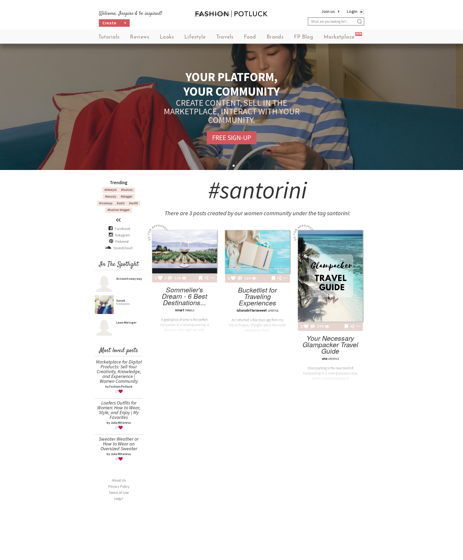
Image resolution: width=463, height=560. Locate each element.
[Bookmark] (200, 278)
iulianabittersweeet (252, 310)
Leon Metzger (126, 322)
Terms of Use (119, 492)
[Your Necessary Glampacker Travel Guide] (330, 276)
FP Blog (303, 37)
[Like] (160, 278)
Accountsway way (129, 279)
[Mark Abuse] (211, 278)
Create (114, 22)
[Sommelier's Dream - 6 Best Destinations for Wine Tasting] (184, 251)
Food (250, 37)
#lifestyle (110, 190)
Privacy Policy (118, 486)
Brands (275, 37)
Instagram (122, 235)
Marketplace (339, 37)
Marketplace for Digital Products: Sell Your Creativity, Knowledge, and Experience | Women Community (119, 371)
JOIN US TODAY (231, 133)
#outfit (133, 203)
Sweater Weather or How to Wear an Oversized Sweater (119, 444)
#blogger (126, 196)
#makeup (105, 203)
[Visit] (184, 278)
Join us (328, 11)
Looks (167, 37)
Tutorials (109, 37)
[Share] (206, 278)
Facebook (122, 228)
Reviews (139, 37)
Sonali (120, 300)
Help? (118, 498)
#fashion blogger (118, 210)
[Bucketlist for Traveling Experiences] (257, 252)
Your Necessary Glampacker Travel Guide (330, 344)
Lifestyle (195, 37)
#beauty (110, 196)
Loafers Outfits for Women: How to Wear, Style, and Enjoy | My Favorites (118, 410)
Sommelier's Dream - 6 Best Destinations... (184, 296)
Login (352, 11)
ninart (179, 310)
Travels (225, 37)
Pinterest (121, 241)
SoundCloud (122, 247)
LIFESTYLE (273, 310)
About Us (119, 480)
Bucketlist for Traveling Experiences (257, 296)
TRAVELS (189, 310)
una (324, 358)
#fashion (127, 190)
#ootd (121, 203)
